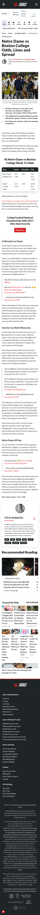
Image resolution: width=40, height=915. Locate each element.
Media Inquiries (8, 714)
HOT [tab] (5, 25)
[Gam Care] (17, 896)
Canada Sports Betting (10, 754)
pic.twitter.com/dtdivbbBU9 (14, 292)
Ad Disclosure (6, 36)
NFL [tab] (13, 24)
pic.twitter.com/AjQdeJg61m (15, 389)
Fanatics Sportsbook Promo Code (14, 739)
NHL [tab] (29, 24)
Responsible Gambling (10, 709)
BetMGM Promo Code (10, 724)
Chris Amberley (16, 59)
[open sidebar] (3, 4)
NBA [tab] (24, 24)
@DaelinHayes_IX (17, 287)
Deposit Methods (9, 762)
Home (4, 33)
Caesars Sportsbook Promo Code (14, 737)
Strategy (5, 779)
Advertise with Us (9, 706)
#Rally (29, 461)
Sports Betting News (12, 578)
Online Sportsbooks (9, 749)
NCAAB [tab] (34, 24)
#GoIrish (7, 290)
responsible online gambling (23, 863)
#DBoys (7, 282)
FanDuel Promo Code (10, 734)
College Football (20, 33)
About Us (6, 698)
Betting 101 (7, 774)
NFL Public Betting (9, 793)
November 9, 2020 (11, 471)
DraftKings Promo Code (11, 731)
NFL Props (6, 791)
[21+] (11, 896)
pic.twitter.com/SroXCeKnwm (15, 463)
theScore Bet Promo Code (12, 726)
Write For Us (7, 712)
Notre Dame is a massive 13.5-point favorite (18, 201)
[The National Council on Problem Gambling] (20, 908)
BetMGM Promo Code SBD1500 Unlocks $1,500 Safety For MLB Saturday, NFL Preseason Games (16, 584)
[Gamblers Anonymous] (28, 902)
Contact (5, 701)
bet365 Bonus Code (9, 729)
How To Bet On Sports (10, 776)
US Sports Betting (9, 751)
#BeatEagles (17, 290)
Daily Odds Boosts (9, 28)
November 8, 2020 (11, 397)
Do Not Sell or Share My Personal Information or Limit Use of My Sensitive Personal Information (20, 890)
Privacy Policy (16, 805)
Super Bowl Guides (9, 771)
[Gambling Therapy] (26, 896)
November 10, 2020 (11, 300)
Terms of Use (25, 805)
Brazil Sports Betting (10, 757)
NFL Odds (6, 788)
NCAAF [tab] (19, 24)
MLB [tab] (9, 24)
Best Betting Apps (9, 759)
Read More (20, 230)
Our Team (6, 704)
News (10, 33)
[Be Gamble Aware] (16, 902)
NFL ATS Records (9, 796)
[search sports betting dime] (36, 4)
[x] (34, 518)
